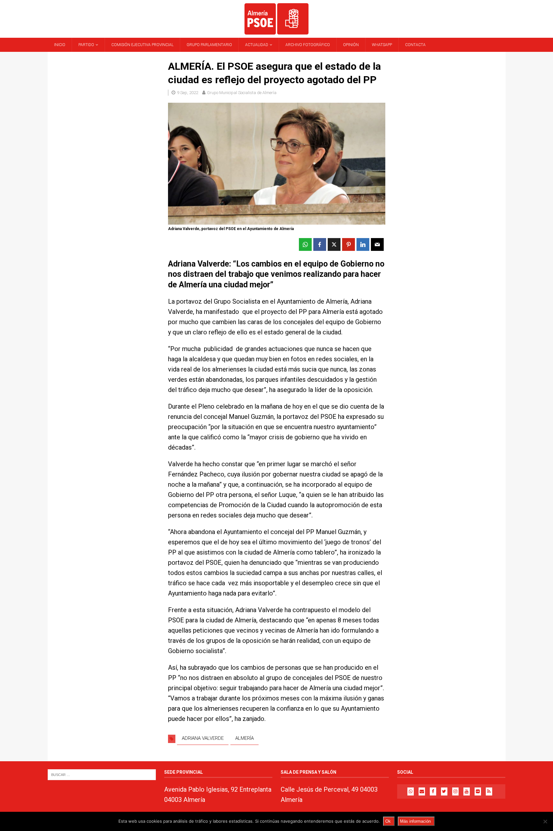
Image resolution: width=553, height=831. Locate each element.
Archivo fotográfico (307, 45)
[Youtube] (466, 791)
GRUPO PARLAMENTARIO (209, 45)
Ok (388, 821)
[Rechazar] (545, 821)
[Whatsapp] (410, 791)
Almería (244, 738)
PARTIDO (86, 45)
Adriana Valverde (203, 738)
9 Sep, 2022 (187, 92)
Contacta (415, 45)
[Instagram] (455, 791)
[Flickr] (478, 791)
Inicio (59, 45)
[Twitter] (444, 791)
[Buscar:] (102, 774)
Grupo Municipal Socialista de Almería (241, 92)
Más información (415, 821)
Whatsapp (382, 45)
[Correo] (422, 791)
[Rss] (489, 791)
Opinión (351, 45)
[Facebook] (433, 791)
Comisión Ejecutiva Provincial (142, 45)
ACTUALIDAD (256, 45)
